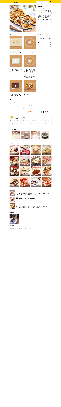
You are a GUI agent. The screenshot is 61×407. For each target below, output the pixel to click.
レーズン (39, 42)
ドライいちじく (40, 44)
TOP (10, 228)
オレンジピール (40, 46)
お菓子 (13, 228)
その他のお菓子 (17, 228)
